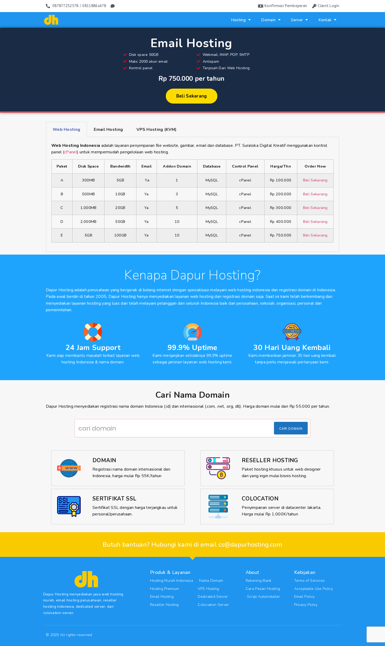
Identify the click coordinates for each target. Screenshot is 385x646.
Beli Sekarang (315, 180)
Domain (268, 20)
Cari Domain (290, 428)
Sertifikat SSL (114, 498)
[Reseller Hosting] (218, 468)
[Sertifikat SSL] (69, 506)
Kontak (325, 20)
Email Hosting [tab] (108, 129)
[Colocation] (218, 506)
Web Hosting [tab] (66, 129)
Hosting (238, 20)
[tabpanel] (192, 194)
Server (297, 20)
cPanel (70, 152)
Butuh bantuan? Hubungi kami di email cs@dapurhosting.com (192, 544)
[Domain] (69, 468)
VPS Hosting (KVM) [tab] (156, 129)
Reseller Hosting (270, 460)
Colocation (260, 498)
